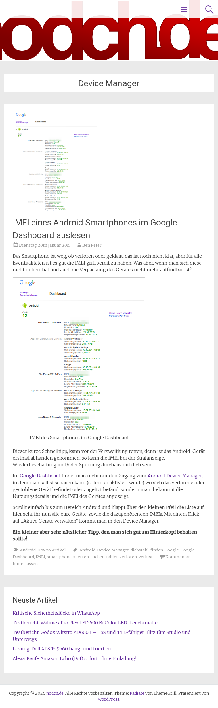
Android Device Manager (175, 476)
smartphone (59, 556)
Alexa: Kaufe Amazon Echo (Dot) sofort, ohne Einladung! (74, 658)
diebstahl (140, 550)
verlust (146, 556)
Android (28, 550)
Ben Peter (92, 245)
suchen (97, 556)
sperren (81, 556)
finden (156, 550)
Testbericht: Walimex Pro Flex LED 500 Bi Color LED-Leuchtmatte (85, 622)
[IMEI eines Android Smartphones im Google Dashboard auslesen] (55, 210)
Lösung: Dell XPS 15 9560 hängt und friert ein (63, 649)
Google (172, 550)
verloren (128, 556)
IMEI (40, 556)
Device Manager (113, 550)
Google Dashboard (40, 476)
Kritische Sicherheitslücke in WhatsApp (56, 613)
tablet (112, 556)
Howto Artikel (51, 550)
